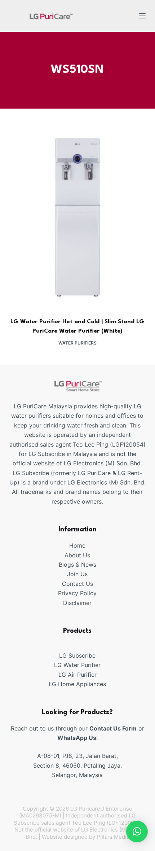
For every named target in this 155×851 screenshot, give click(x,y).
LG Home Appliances (77, 684)
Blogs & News (77, 564)
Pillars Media (113, 836)
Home (77, 545)
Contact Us (77, 583)
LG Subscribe (77, 655)
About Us (77, 555)
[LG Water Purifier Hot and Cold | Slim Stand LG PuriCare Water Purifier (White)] (77, 218)
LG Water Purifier (77, 664)
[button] (137, 831)
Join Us (77, 574)
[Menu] (142, 16)
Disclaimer (77, 602)
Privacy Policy (77, 593)
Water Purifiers (77, 343)
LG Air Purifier (77, 674)
